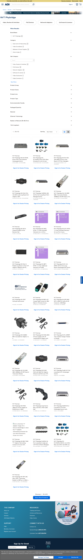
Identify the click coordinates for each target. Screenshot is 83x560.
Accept (60, 557)
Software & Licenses (19, 73)
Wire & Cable (17, 52)
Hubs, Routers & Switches (20, 64)
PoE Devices (17, 67)
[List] (68, 131)
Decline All (74, 557)
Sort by (42, 131)
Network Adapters (18, 70)
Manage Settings (43, 557)
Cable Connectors (18, 78)
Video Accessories (18, 75)
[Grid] (64, 131)
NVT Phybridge (18, 36)
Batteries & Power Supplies (21, 49)
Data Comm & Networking (20, 44)
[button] (82, 280)
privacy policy (38, 552)
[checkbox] (11, 36)
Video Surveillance (18, 46)
